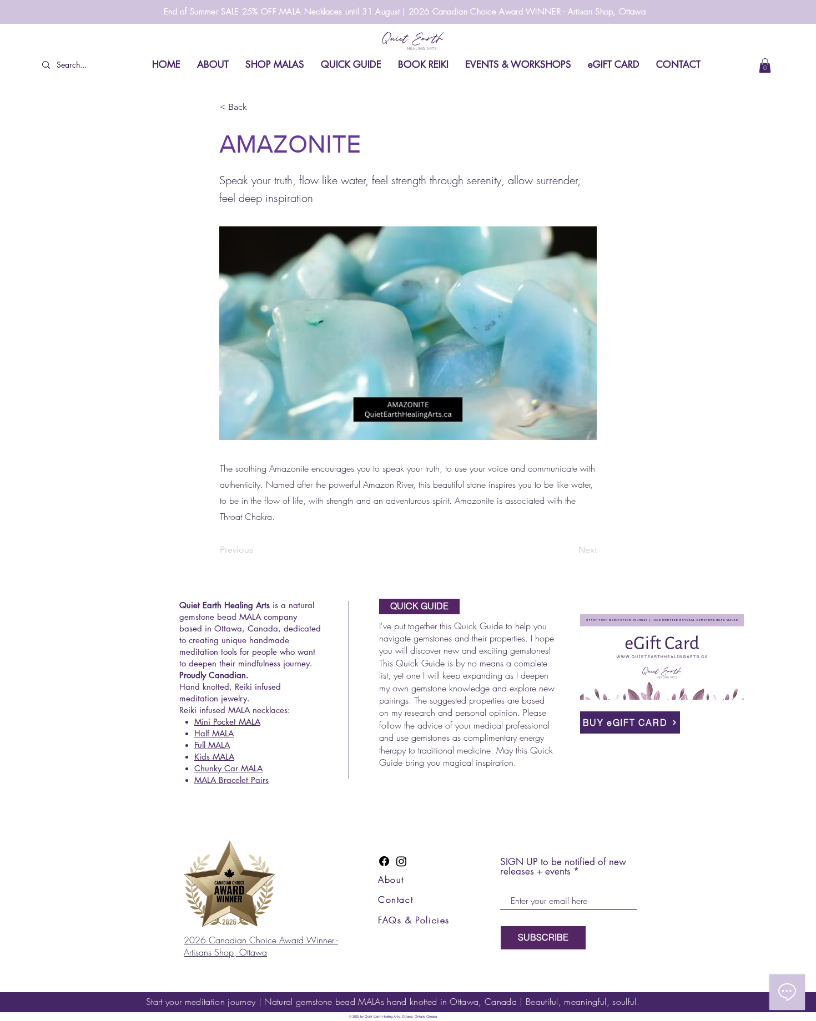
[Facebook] (384, 861)
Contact (395, 899)
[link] (765, 65)
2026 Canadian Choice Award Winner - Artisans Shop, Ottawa (261, 946)
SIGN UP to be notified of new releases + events (563, 866)
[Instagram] (401, 861)
